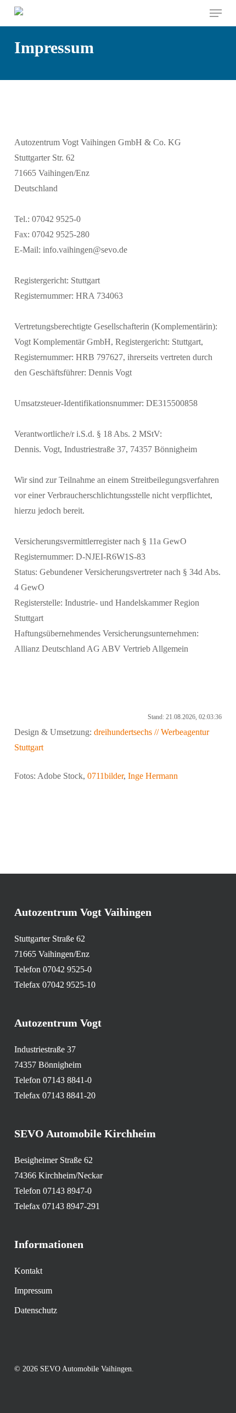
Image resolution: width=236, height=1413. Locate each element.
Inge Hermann (154, 775)
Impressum (33, 1290)
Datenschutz (35, 1310)
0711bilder (105, 775)
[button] (216, 13)
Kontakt (28, 1270)
